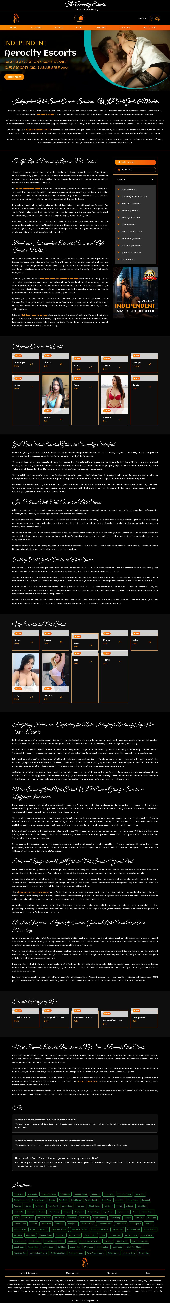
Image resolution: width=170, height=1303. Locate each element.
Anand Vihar (33, 1247)
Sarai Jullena (28, 1218)
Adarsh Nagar (122, 1241)
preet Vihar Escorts (131, 252)
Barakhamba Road (48, 1194)
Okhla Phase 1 (131, 1235)
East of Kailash (115, 1235)
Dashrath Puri (74, 1235)
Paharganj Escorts (131, 217)
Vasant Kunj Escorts (131, 203)
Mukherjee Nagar (76, 1253)
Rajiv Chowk (108, 1212)
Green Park (106, 1200)
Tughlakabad (121, 1224)
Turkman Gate (129, 1253)
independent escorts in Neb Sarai (33, 892)
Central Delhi (65, 1194)
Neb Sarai (108, 1206)
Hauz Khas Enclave (79, 1229)
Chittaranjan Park (58, 1253)
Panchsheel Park (133, 1229)
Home (13, 28)
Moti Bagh (152, 1218)
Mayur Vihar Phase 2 (59, 1229)
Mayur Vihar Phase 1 (38, 1229)
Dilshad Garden (20, 1224)
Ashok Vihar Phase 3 (95, 1253)
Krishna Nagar (47, 1247)
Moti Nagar (59, 1224)
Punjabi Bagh (93, 1212)
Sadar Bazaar (147, 1212)
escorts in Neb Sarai (87, 1081)
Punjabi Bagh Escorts (132, 238)
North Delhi (18, 1212)
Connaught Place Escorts (134, 196)
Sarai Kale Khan (43, 1218)
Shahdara (72, 1218)
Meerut (119, 1206)
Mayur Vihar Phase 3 (99, 1229)
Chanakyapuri (135, 1224)
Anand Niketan (150, 1229)
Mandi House (94, 1206)
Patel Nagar (54, 1212)
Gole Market (76, 1200)
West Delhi (139, 1218)
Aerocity (33, 1224)
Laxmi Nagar (117, 1247)
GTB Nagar (88, 1247)
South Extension (99, 1218)
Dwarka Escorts (130, 189)
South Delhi (84, 1218)
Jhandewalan (102, 1247)
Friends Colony (90, 1235)
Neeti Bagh (60, 1235)
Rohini (135, 1212)
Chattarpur (95, 1194)
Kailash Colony (113, 1253)
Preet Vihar (79, 1212)
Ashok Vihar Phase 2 (38, 1253)
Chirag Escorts (129, 224)
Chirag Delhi (108, 1194)
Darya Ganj (140, 1194)
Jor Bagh (148, 1224)
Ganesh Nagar (147, 1235)
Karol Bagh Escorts (131, 210)
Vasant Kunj (115, 1218)
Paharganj (31, 1212)
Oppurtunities (72, 1273)
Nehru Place (142, 1206)
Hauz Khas (119, 1200)
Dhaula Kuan (46, 1224)
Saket (16, 1218)
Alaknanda (32, 1194)
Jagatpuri (72, 1241)
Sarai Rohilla (59, 1218)
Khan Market (53, 1206)
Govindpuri (108, 1241)
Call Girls (36, 28)
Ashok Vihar (30, 1235)
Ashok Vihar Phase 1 (134, 1247)
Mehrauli (129, 1206)
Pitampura (67, 1212)
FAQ (148, 1273)
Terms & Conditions (28, 1273)
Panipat (42, 1212)
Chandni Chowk (80, 1194)
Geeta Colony (35, 1241)
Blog (79, 28)
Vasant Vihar (75, 1247)
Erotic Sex (150, 28)
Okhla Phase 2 (19, 1241)
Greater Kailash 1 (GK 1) (54, 1241)
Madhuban (81, 1206)
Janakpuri (146, 1200)
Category (101, 28)
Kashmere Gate (20, 1253)
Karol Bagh (39, 1206)
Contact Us (112, 1273)
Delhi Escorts (19, 1194)
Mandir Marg (19, 1247)
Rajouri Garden (123, 1212)
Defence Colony (46, 1235)
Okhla (103, 1235)
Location (125, 28)
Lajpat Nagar (67, 1206)
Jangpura (17, 1206)
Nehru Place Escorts (132, 231)
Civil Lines (62, 1247)
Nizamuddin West (105, 1224)
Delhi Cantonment (21, 1200)
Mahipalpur (72, 1224)
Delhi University (38, 1200)
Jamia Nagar (133, 1200)
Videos (59, 28)
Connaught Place (124, 1194)
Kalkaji (28, 1206)
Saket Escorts (129, 259)
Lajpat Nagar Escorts (132, 245)
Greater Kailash (91, 1200)
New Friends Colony (140, 1241)
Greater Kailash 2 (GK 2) (90, 1241)
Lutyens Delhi (117, 1229)
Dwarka (52, 1200)
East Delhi (63, 1200)
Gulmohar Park (20, 1229)
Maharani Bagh (87, 1224)
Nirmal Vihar (144, 1253)
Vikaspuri (127, 1218)
